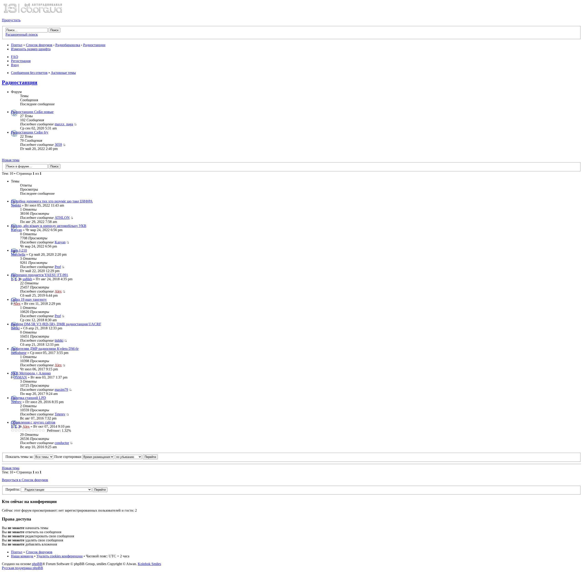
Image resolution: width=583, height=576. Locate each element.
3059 (58, 145)
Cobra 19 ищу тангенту (29, 299)
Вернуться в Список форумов (25, 480)
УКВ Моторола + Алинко (31, 373)
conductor (62, 443)
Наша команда (22, 556)
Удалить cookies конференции (59, 556)
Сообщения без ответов (29, 73)
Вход (15, 65)
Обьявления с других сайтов (33, 422)
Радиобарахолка (67, 45)
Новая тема (10, 160)
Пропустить (11, 20)
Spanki (16, 205)
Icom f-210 (19, 250)
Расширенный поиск (21, 34)
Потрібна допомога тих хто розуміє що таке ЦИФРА (52, 201)
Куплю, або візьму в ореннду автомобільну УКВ (48, 226)
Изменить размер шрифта (31, 49)
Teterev (16, 402)
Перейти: (12, 489)
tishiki (15, 328)
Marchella (18, 254)
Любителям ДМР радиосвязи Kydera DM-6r (45, 349)
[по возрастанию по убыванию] (136, 457)
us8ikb (27, 279)
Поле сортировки (68, 457)
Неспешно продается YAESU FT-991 (39, 275)
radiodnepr (18, 353)
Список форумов (39, 45)
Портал (16, 45)
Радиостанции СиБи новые (32, 112)
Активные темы (63, 73)
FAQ (14, 57)
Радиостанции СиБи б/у (29, 132)
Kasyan (16, 230)
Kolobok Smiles (149, 564)
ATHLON (62, 218)
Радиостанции (94, 45)
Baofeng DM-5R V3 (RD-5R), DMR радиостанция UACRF (56, 324)
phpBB (37, 564)
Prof (58, 267)
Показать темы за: (19, 457)
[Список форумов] (33, 12)
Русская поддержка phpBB (22, 568)
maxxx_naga (64, 124)
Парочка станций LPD (28, 398)
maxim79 (61, 390)
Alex (58, 291)
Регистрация (21, 61)
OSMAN (20, 377)
